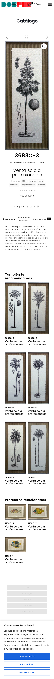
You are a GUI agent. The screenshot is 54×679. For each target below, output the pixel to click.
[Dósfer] (16, 4)
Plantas (32, 190)
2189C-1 (9, 556)
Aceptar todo (27, 656)
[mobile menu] (49, 4)
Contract (27, 599)
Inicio (27, 587)
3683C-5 (32, 338)
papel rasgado (28, 185)
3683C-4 (9, 477)
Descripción (9, 219)
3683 (24, 181)
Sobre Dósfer (27, 611)
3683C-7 (9, 338)
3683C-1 (32, 407)
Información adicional (24, 219)
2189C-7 (32, 523)
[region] (27, 649)
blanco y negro (36, 181)
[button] (44, 46)
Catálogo (27, 593)
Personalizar (27, 664)
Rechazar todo (27, 672)
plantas (41, 185)
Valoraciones (41, 219)
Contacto (27, 605)
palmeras (14, 185)
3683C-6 (9, 407)
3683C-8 (32, 477)
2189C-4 (9, 523)
